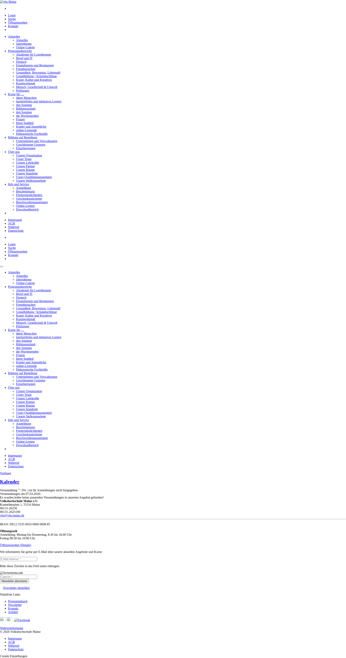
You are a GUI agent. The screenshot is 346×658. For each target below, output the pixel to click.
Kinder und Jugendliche (31, 126)
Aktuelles (14, 36)
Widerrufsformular (11, 628)
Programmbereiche (20, 51)
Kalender (9, 481)
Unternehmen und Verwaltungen (36, 141)
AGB (11, 223)
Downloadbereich (27, 209)
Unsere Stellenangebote (31, 180)
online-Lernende (26, 130)
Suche (12, 19)
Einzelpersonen (25, 148)
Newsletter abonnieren (14, 581)
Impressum (15, 220)
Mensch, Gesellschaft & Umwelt (36, 87)
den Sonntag (24, 112)
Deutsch (21, 61)
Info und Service (18, 184)
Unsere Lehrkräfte (27, 162)
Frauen (20, 119)
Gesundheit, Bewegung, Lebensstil (38, 72)
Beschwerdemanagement (32, 202)
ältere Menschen (26, 97)
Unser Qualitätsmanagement (34, 177)
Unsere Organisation (29, 155)
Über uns (14, 151)
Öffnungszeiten (17, 22)
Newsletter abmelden (16, 588)
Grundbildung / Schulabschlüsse (36, 76)
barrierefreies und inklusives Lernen (38, 101)
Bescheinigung (25, 191)
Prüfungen (22, 90)
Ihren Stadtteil (25, 123)
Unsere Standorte (27, 173)
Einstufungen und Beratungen (35, 65)
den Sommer (24, 105)
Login (12, 15)
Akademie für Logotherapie (33, 54)
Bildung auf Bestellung (22, 137)
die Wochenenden (27, 115)
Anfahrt (13, 612)
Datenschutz (16, 230)
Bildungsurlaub (25, 108)
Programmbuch (17, 601)
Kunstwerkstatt (25, 83)
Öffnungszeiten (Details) (15, 545)
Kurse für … (16, 94)
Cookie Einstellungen (13, 656)
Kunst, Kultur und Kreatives (34, 79)
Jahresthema (23, 43)
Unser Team (23, 159)
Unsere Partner (25, 166)
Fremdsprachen (25, 69)
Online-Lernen (25, 206)
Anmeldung (23, 188)
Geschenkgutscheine (29, 198)
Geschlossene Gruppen (30, 144)
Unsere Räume (25, 170)
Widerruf (13, 227)
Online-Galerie (25, 47)
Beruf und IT (24, 58)
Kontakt (13, 26)
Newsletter (15, 605)
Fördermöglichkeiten (29, 195)
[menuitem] (177, 8)
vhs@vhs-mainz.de (12, 515)
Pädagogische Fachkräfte (32, 133)
